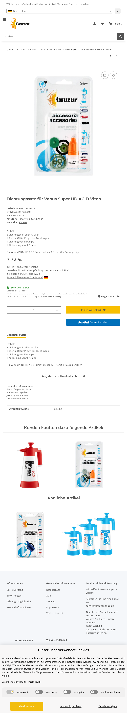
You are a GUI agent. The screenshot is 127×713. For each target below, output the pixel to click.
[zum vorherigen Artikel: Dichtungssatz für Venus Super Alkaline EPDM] (110, 56)
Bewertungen (14, 595)
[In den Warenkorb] (9, 67)
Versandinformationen (19, 607)
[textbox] (59, 11)
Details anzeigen (108, 706)
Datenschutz (53, 589)
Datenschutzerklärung (14, 681)
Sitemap (50, 601)
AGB (48, 595)
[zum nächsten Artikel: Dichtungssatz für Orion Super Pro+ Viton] (117, 56)
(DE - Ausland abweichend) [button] (48, 296)
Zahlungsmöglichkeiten (19, 601)
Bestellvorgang (15, 589)
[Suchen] (120, 36)
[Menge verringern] (10, 310)
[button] (94, 23)
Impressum (52, 607)
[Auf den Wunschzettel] (113, 75)
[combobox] (59, 11)
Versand (33, 266)
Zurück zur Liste (16, 49)
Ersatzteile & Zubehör (31, 218)
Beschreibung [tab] (16, 334)
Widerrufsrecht (54, 613)
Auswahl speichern (71, 706)
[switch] (10, 692)
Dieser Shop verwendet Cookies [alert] (63, 650)
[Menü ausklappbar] (4, 18)
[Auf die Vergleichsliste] (104, 75)
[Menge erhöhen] (57, 310)
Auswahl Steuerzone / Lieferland (25, 277)
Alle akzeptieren (27, 706)
